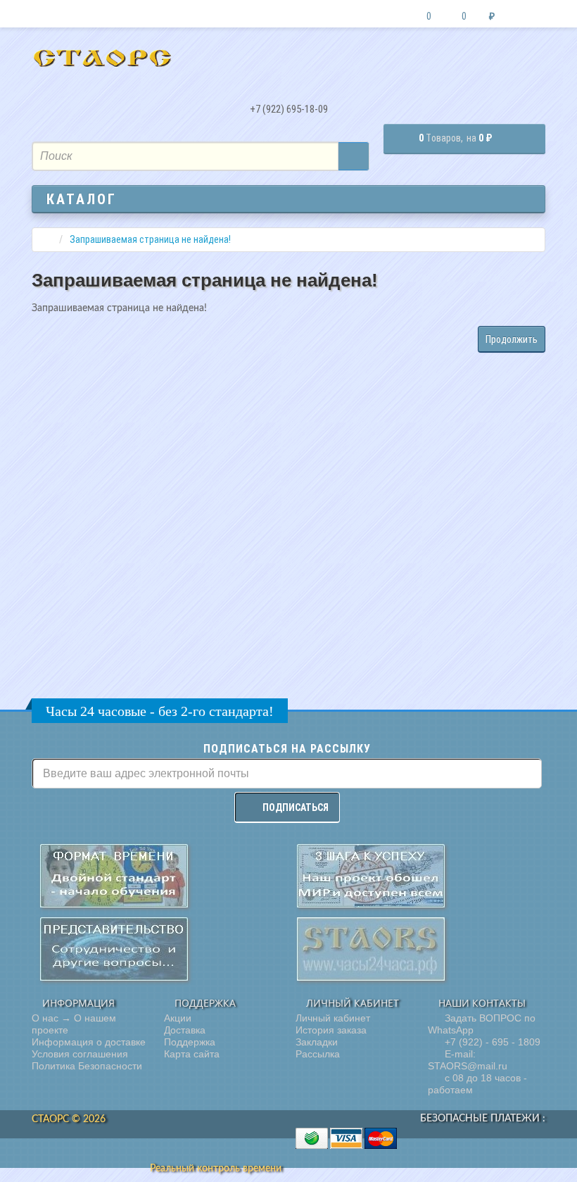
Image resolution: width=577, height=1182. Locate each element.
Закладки (317, 1042)
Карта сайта (192, 1054)
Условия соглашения (80, 1054)
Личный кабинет (333, 1018)
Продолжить (512, 339)
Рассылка (318, 1054)
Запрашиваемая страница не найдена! (150, 239)
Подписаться (295, 807)
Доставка (184, 1030)
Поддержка (189, 1042)
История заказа (331, 1030)
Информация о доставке (89, 1042)
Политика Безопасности (87, 1065)
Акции (177, 1018)
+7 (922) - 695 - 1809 (491, 1042)
